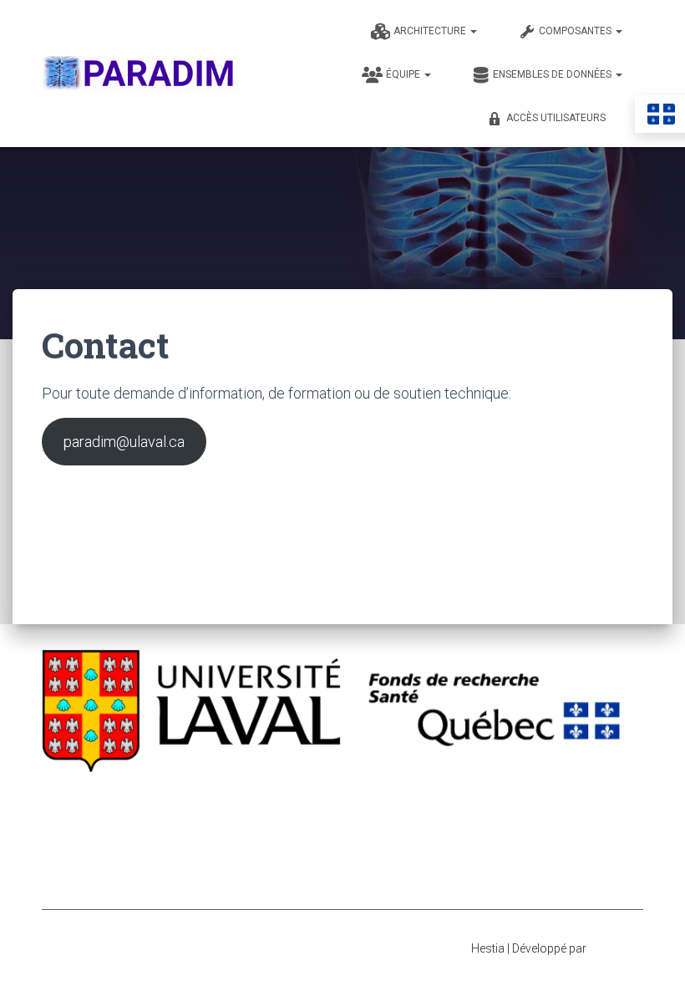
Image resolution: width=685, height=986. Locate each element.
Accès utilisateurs (556, 118)
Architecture (431, 31)
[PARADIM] (140, 73)
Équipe (404, 74)
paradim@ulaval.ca (124, 441)
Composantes (576, 31)
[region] (342, 763)
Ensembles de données (553, 74)
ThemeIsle (616, 948)
